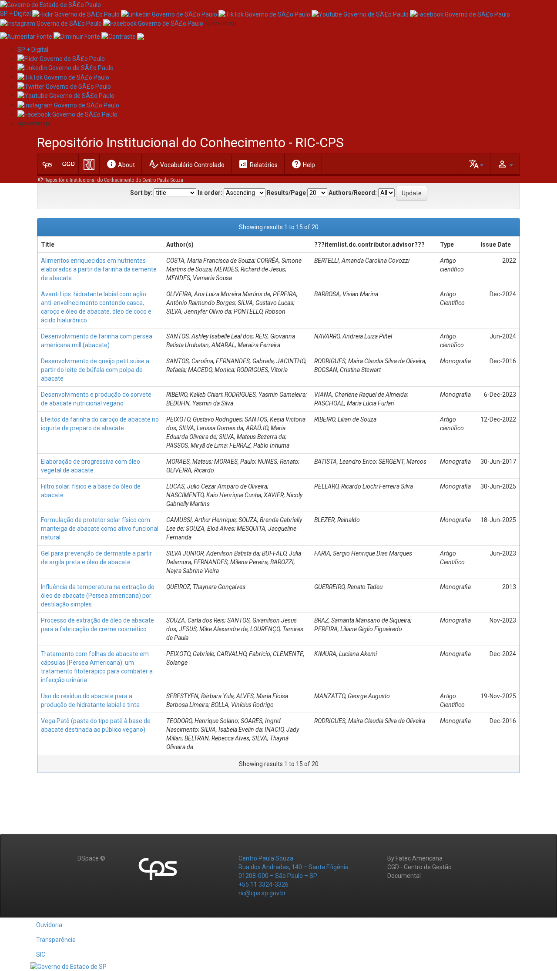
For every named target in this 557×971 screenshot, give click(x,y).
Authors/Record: (353, 192)
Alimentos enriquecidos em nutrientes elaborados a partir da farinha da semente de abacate (99, 269)
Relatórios (258, 164)
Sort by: (141, 192)
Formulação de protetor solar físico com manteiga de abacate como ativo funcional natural (99, 528)
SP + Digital (15, 13)
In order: (210, 192)
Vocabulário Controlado (186, 164)
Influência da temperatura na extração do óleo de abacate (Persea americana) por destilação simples (97, 595)
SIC (40, 954)
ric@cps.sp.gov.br (262, 893)
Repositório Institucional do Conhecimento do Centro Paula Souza (113, 180)
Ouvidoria (49, 924)
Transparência (56, 939)
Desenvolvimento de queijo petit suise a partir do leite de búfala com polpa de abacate (95, 370)
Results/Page (286, 192)
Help (303, 164)
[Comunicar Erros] (140, 36)
